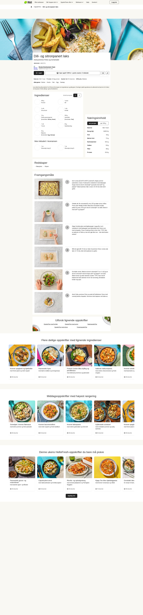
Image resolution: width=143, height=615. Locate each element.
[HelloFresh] (28, 2)
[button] (57, 95)
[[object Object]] (103, 73)
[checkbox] (34, 63)
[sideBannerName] (97, 102)
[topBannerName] (71, 14)
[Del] (107, 73)
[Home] (31, 7)
